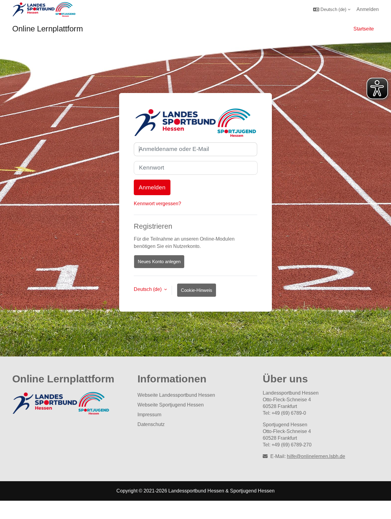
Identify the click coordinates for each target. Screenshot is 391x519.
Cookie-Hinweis (196, 290)
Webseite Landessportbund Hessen (176, 395)
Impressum (149, 414)
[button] (331, 9)
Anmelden (367, 9)
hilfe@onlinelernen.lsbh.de (316, 456)
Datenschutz (151, 424)
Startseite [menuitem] (363, 28)
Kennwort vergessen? (157, 203)
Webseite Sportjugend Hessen (170, 404)
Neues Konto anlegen (159, 261)
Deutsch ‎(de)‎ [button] (148, 289)
